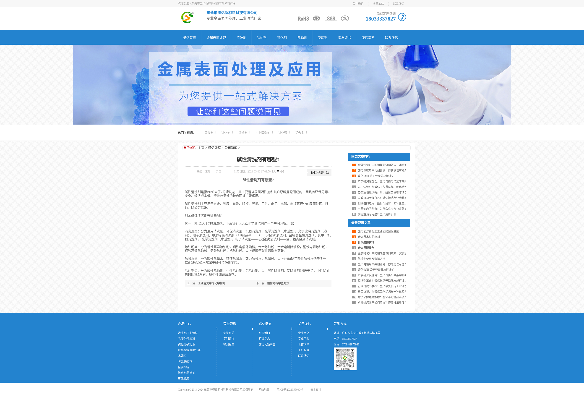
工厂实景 (303, 350)
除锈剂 (302, 37)
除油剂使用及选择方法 (371, 259)
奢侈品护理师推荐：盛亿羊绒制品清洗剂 (382, 297)
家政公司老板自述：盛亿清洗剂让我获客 (382, 198)
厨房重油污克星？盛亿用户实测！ (378, 214)
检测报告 (228, 344)
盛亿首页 (189, 37)
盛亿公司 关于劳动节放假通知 (376, 176)
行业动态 (264, 338)
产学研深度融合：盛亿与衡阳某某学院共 (382, 181)
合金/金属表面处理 (189, 350)
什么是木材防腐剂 (369, 237)
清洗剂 (241, 37)
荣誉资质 (229, 324)
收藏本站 (378, 3)
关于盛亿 (304, 324)
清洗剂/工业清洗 (188, 333)
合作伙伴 (303, 344)
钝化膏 (282, 132)
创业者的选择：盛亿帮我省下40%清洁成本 (383, 203)
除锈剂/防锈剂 (186, 373)
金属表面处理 (216, 37)
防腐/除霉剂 (185, 361)
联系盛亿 (398, 3)
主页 (201, 147)
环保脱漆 (183, 378)
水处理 (182, 356)
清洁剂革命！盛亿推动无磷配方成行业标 (382, 280)
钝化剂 (282, 37)
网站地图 (263, 389)
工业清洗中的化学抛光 (211, 283)
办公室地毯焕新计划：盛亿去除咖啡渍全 (382, 192)
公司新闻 (230, 147)
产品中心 (184, 324)
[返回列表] (319, 175)
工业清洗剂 (262, 132)
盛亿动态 (214, 147)
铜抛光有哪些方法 (278, 283)
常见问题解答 (267, 344)
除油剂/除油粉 (186, 338)
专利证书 (228, 338)
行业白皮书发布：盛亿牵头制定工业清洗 (382, 286)
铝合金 (299, 132)
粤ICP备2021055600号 (290, 389)
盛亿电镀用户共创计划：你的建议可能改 (382, 170)
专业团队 (303, 338)
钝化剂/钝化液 (186, 344)
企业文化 (303, 333)
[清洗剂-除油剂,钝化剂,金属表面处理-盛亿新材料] (187, 22)
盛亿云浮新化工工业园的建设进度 (378, 231)
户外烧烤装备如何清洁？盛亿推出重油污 (382, 302)
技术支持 (315, 389)
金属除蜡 (183, 367)
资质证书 (344, 37)
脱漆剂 (322, 37)
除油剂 (261, 37)
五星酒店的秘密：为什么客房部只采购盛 (382, 209)
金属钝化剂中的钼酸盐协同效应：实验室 (382, 165)
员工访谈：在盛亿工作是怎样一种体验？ (382, 187)
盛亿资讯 (368, 37)
